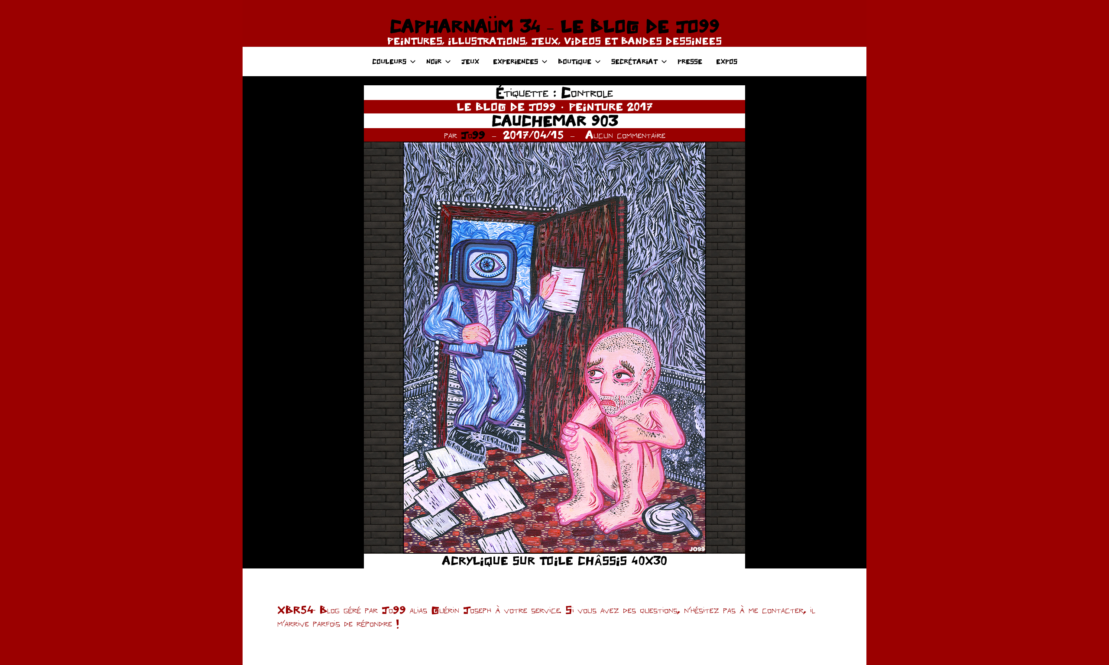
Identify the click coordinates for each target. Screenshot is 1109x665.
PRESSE (690, 61)
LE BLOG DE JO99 (506, 106)
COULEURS (389, 61)
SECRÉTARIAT (634, 61)
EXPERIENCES (515, 61)
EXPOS (726, 61)
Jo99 (473, 135)
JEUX (470, 61)
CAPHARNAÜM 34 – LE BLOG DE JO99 (554, 26)
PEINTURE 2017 (611, 106)
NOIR (433, 61)
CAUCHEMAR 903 (554, 120)
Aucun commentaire (625, 135)
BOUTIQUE (574, 61)
